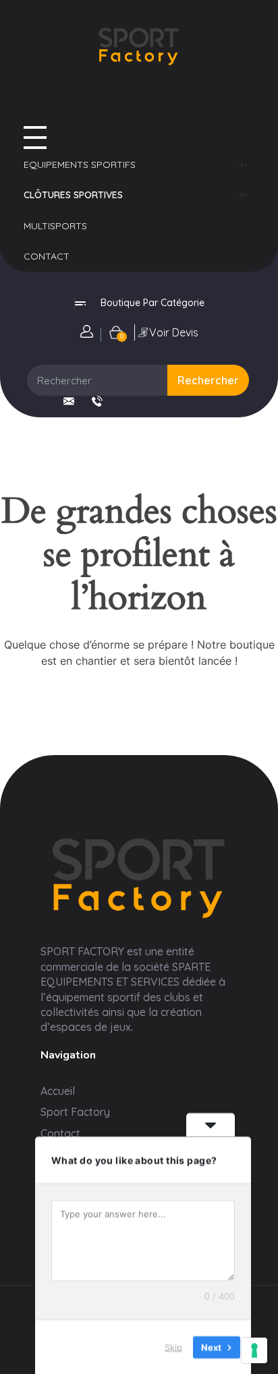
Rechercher (208, 380)
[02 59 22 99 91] (97, 401)
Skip (173, 1346)
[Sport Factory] (139, 875)
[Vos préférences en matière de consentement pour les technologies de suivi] (254, 1350)
